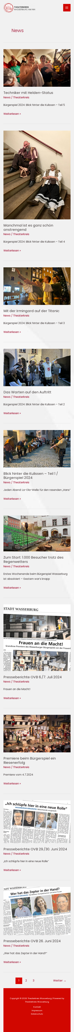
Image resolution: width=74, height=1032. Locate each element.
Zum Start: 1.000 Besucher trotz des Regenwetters (33, 559)
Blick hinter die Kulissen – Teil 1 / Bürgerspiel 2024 (30, 475)
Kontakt (37, 1007)
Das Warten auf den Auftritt (27, 392)
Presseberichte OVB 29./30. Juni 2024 (35, 849)
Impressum (37, 1010)
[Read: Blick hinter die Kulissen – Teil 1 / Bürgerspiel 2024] (37, 448)
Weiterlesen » (12, 113)
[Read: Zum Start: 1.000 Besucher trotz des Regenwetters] (37, 533)
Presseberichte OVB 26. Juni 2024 (32, 941)
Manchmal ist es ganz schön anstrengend (28, 227)
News (6, 97)
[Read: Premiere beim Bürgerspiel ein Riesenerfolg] (37, 733)
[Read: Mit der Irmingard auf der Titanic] (37, 286)
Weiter (59, 980)
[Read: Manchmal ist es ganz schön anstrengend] (37, 175)
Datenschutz (37, 1014)
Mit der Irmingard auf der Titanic (31, 310)
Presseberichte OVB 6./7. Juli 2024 (32, 677)
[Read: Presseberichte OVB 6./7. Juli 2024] (37, 637)
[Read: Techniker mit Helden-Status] (37, 67)
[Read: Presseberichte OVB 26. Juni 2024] (37, 910)
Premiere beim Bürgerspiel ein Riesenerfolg (29, 760)
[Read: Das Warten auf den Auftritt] (37, 367)
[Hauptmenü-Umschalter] (67, 7)
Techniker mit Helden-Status (28, 92)
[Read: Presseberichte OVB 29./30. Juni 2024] (37, 821)
